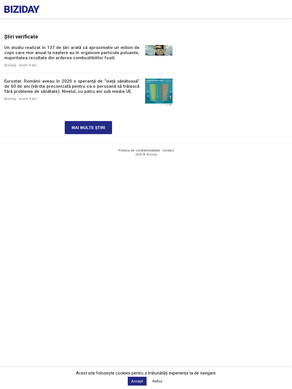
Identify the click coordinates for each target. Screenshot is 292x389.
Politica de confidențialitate (139, 150)
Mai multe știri (88, 127)
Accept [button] (137, 381)
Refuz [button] (157, 381)
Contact (168, 150)
